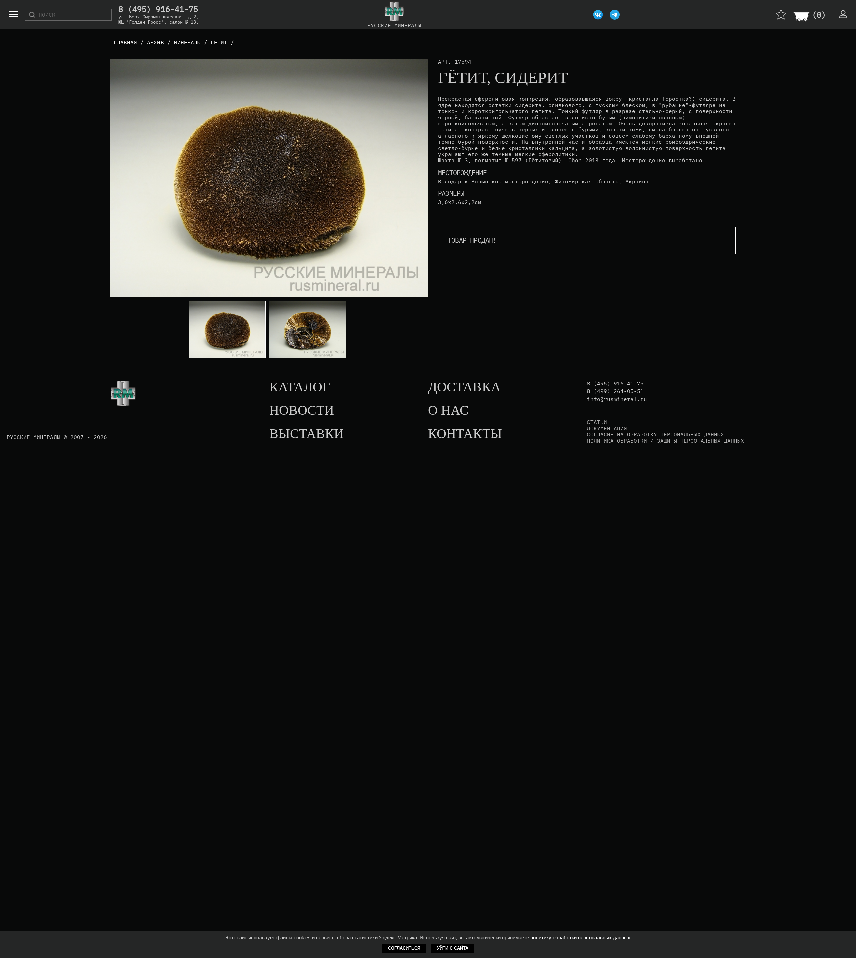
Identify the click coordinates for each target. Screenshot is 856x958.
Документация (607, 428)
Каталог (299, 387)
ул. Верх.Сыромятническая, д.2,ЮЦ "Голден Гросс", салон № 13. (158, 19)
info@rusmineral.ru (617, 399)
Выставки (306, 434)
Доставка (464, 387)
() (819, 14)
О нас (448, 411)
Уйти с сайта (452, 948)
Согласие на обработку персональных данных (655, 434)
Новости (301, 411)
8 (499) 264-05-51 (615, 391)
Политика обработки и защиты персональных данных (665, 441)
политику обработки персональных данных (580, 937)
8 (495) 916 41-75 (615, 383)
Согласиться (404, 948)
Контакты (465, 434)
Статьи (597, 422)
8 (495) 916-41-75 (158, 9)
